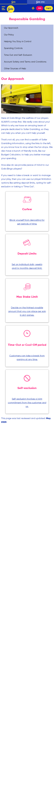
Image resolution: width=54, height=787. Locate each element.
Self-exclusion (27, 388)
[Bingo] (11, 8)
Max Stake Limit (27, 297)
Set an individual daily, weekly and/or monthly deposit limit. (27, 266)
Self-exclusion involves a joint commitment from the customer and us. (27, 403)
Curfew (27, 209)
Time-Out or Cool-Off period (27, 345)
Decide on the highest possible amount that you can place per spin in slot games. (27, 311)
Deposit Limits (27, 253)
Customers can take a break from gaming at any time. (27, 358)
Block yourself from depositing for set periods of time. (27, 222)
